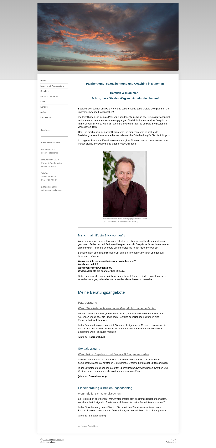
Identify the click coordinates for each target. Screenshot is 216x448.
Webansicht (171, 442)
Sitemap (59, 439)
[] (92, 415)
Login (173, 439)
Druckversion (49, 439)
